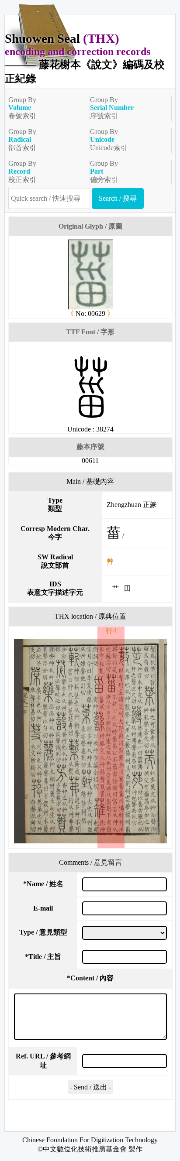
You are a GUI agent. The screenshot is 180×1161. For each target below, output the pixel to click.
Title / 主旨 (43, 956)
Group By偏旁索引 (104, 171)
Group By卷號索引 (22, 108)
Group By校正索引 (22, 171)
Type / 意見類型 (43, 932)
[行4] (90, 741)
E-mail (43, 908)
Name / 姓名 (43, 883)
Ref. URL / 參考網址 (43, 1060)
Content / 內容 (90, 978)
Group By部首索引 (22, 139)
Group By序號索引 (112, 108)
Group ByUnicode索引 (109, 139)
